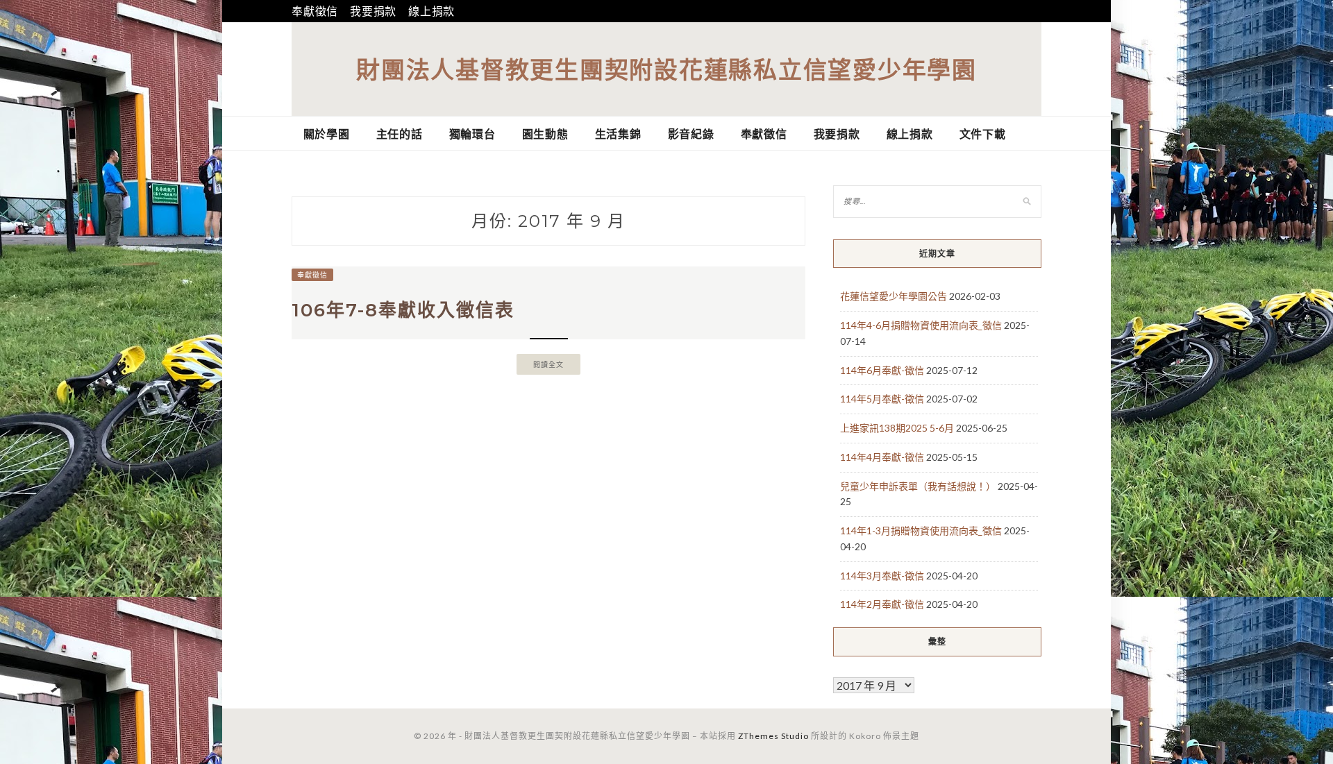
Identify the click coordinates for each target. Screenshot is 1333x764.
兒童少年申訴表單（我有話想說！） (918, 486)
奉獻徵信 (315, 10)
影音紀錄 (691, 133)
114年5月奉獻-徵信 (882, 399)
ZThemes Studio (773, 736)
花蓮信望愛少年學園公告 (893, 296)
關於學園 (326, 133)
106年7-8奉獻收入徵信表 (403, 310)
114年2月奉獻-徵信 (882, 604)
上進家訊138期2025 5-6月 (897, 428)
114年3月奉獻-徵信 (882, 576)
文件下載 (982, 133)
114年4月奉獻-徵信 (882, 457)
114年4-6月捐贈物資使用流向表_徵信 (921, 325)
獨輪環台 (472, 133)
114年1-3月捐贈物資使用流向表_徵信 (921, 530)
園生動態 (545, 133)
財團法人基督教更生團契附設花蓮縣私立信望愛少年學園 (666, 69)
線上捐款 (431, 10)
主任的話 (399, 133)
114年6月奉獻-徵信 (882, 370)
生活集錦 (618, 133)
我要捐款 (373, 10)
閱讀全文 (548, 364)
